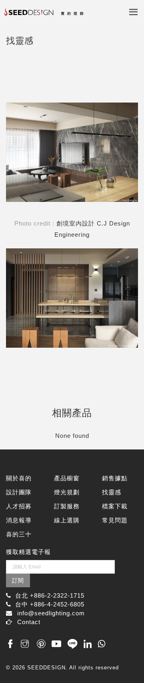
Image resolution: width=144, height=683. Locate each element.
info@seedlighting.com (51, 613)
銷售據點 (115, 478)
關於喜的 (19, 478)
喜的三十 (19, 534)
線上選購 (67, 520)
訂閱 (18, 580)
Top (129, 660)
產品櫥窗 (67, 478)
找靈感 (111, 492)
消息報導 (19, 520)
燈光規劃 (67, 492)
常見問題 (115, 520)
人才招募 (19, 506)
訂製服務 (67, 506)
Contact (28, 622)
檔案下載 (115, 506)
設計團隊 (19, 492)
